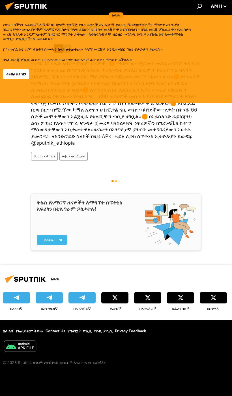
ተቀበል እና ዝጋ (16, 74)
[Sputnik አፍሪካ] (28, 11)
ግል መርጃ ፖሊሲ (155, 29)
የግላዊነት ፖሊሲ (80, 330)
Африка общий (73, 156)
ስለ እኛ (8, 330)
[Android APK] (20, 347)
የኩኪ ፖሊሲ (103, 330)
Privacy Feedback (130, 330)
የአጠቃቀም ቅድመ (29, 330)
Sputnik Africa (44, 156)
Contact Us (55, 330)
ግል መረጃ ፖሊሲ (17, 59)
